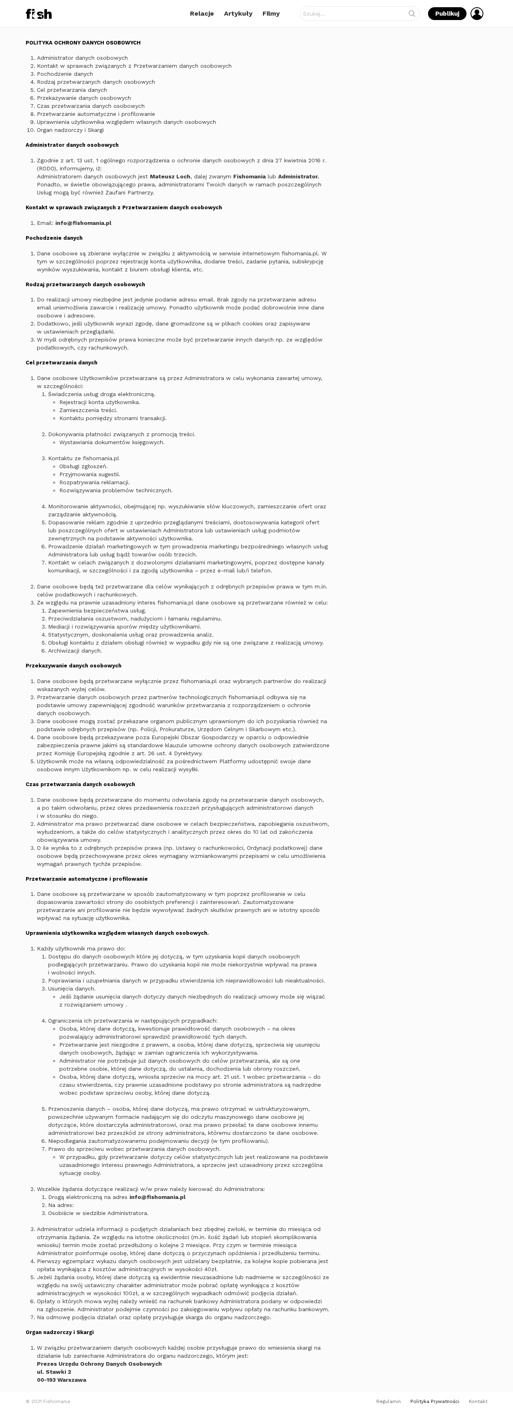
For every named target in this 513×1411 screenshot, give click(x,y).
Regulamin (388, 1401)
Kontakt (478, 1401)
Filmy (271, 13)
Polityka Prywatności (434, 1401)
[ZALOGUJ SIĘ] (477, 14)
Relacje (202, 13)
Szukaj (412, 15)
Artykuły (238, 13)
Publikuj (447, 13)
